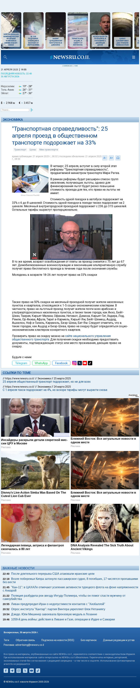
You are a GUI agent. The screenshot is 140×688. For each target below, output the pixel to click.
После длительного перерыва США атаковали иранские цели (52, 573)
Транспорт (20, 149)
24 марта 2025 (62, 386)
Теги (6, 640)
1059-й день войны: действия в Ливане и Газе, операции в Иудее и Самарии (63, 619)
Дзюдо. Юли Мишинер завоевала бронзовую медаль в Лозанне (54, 614)
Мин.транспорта (48, 149)
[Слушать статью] (121, 158)
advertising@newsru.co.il (29, 644)
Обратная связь (25, 640)
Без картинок (89, 640)
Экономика (13, 120)
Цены (33, 149)
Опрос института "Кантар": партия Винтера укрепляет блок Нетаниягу (58, 609)
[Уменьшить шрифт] (105, 158)
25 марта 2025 (62, 378)
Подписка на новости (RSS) (57, 640)
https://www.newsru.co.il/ (19, 378)
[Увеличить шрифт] (111, 158)
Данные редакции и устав (119, 640)
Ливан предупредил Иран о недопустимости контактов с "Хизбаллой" (58, 604)
